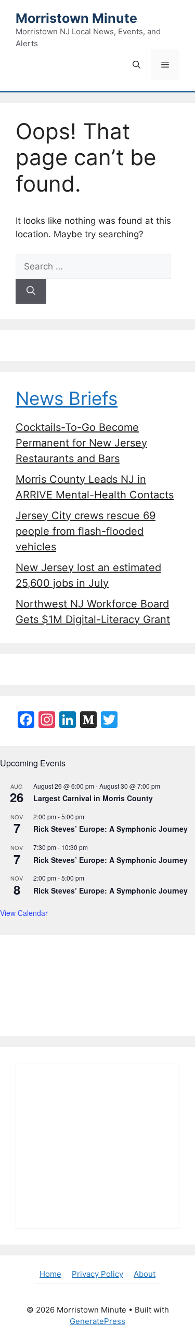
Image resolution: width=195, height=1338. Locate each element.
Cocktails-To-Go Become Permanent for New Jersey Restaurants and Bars (81, 443)
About (144, 1274)
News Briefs (67, 398)
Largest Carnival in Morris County (93, 798)
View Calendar (24, 913)
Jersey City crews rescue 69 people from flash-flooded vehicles (85, 531)
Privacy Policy (97, 1274)
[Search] (31, 291)
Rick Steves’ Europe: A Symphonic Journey (110, 828)
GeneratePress (97, 1321)
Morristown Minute (76, 18)
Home (50, 1274)
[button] (136, 64)
